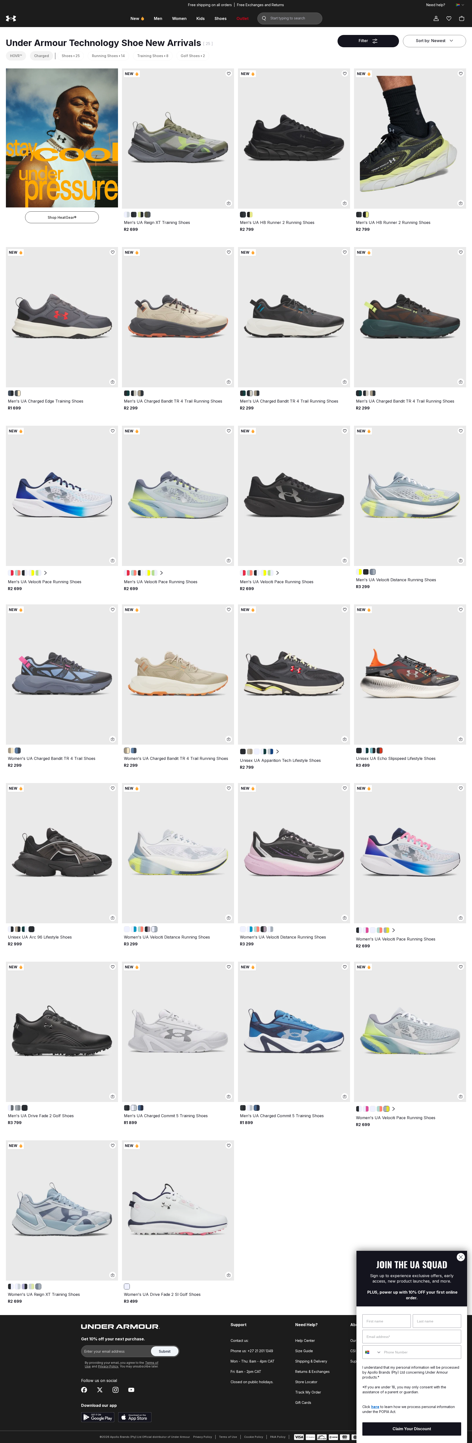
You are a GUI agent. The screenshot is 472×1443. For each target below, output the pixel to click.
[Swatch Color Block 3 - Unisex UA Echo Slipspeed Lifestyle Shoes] (380, 750)
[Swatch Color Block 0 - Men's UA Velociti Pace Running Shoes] (11, 573)
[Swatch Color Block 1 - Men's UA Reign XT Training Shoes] (134, 215)
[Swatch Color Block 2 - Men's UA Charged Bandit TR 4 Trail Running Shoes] (141, 393)
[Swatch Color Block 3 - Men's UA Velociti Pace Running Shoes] (31, 573)
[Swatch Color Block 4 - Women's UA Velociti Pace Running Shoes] (386, 930)
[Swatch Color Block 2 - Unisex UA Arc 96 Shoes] (25, 929)
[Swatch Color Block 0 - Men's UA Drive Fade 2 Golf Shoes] (11, 1108)
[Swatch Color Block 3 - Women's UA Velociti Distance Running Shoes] (147, 929)
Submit (165, 1351)
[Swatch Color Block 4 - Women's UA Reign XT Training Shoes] (38, 1286)
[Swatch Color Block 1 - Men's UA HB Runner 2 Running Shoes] (250, 215)
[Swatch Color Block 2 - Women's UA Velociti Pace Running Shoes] (373, 930)
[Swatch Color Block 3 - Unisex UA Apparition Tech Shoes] (263, 751)
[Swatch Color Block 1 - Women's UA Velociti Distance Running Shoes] (134, 929)
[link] (178, 138)
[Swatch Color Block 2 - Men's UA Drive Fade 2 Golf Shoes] (25, 1108)
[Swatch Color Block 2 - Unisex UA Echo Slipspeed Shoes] (373, 750)
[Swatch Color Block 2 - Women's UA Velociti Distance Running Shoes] (141, 929)
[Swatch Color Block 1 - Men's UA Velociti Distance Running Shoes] (366, 572)
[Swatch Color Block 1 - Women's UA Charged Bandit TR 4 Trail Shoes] (18, 750)
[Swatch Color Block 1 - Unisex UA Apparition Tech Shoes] (250, 751)
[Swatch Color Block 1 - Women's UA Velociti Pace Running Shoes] (366, 930)
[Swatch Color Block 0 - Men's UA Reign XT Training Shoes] (127, 215)
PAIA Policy (277, 1437)
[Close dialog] (461, 1257)
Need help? (435, 5)
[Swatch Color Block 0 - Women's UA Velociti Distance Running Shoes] (127, 929)
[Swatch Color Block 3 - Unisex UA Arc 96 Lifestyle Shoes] (31, 929)
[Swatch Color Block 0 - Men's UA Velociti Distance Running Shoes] (359, 572)
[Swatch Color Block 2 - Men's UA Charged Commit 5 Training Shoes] (141, 1108)
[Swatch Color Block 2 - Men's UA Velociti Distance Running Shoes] (373, 572)
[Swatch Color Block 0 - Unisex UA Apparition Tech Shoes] (243, 751)
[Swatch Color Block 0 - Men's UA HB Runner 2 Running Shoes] (243, 215)
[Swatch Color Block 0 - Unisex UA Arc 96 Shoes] (11, 929)
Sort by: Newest (430, 40)
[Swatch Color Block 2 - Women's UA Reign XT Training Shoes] (25, 1286)
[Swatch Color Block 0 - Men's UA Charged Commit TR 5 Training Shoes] (127, 1108)
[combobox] (372, 1352)
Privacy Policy (202, 1437)
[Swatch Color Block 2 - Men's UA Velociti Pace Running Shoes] (25, 573)
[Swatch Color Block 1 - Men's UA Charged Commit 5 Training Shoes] (134, 1108)
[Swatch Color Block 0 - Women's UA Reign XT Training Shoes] (11, 1286)
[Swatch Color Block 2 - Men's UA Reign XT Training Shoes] (141, 215)
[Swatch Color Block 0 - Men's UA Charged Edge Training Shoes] (11, 393)
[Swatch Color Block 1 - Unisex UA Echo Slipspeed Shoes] (366, 750)
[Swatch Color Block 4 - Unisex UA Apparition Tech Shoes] (270, 751)
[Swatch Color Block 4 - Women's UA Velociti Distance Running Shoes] (154, 929)
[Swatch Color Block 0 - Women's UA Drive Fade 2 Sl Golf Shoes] (127, 1286)
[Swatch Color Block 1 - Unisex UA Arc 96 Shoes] (18, 929)
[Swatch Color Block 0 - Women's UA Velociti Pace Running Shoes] (359, 930)
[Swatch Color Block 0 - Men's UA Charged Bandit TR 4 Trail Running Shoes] (127, 393)
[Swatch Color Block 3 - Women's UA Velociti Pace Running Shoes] (380, 930)
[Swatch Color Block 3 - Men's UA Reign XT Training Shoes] (147, 215)
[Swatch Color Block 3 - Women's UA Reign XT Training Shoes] (31, 1286)
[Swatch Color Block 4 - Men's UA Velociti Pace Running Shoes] (38, 573)
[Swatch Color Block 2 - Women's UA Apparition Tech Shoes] (257, 751)
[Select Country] (460, 4)
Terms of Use (228, 1437)
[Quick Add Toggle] (228, 203)
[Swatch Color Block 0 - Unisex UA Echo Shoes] (359, 750)
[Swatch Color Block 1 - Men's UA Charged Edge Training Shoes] (18, 393)
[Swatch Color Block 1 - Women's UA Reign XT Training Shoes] (18, 1286)
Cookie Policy (253, 1437)
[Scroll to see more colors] (45, 573)
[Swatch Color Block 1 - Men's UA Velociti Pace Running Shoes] (18, 573)
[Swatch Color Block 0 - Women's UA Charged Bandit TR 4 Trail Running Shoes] (11, 750)
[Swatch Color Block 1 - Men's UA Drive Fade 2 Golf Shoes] (18, 1108)
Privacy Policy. (108, 1366)
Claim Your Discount (412, 1429)
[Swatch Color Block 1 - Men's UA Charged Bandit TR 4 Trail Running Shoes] (134, 393)
